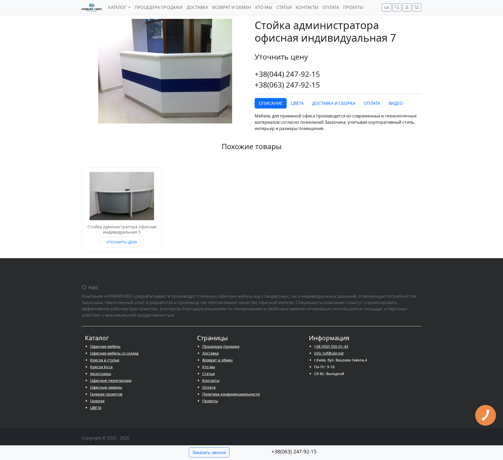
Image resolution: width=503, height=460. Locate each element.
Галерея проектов (106, 394)
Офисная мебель (105, 346)
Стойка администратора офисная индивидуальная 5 (122, 229)
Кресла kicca (101, 366)
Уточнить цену (122, 242)
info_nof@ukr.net (329, 353)
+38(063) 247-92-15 (287, 85)
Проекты (210, 400)
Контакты (211, 380)
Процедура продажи (220, 346)
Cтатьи (208, 373)
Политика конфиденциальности (231, 394)
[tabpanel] (338, 122)
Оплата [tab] (372, 103)
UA (386, 7)
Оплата (209, 387)
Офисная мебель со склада (114, 353)
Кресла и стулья (104, 360)
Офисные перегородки (111, 380)
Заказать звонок (209, 452)
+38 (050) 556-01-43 (331, 346)
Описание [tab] (270, 103)
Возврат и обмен (217, 360)
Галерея (97, 400)
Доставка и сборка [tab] (333, 103)
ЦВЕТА (95, 407)
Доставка (210, 353)
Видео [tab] (396, 103)
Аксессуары (100, 373)
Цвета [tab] (297, 103)
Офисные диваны (106, 387)
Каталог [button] (117, 7)
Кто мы (208, 366)
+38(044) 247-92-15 (287, 74)
